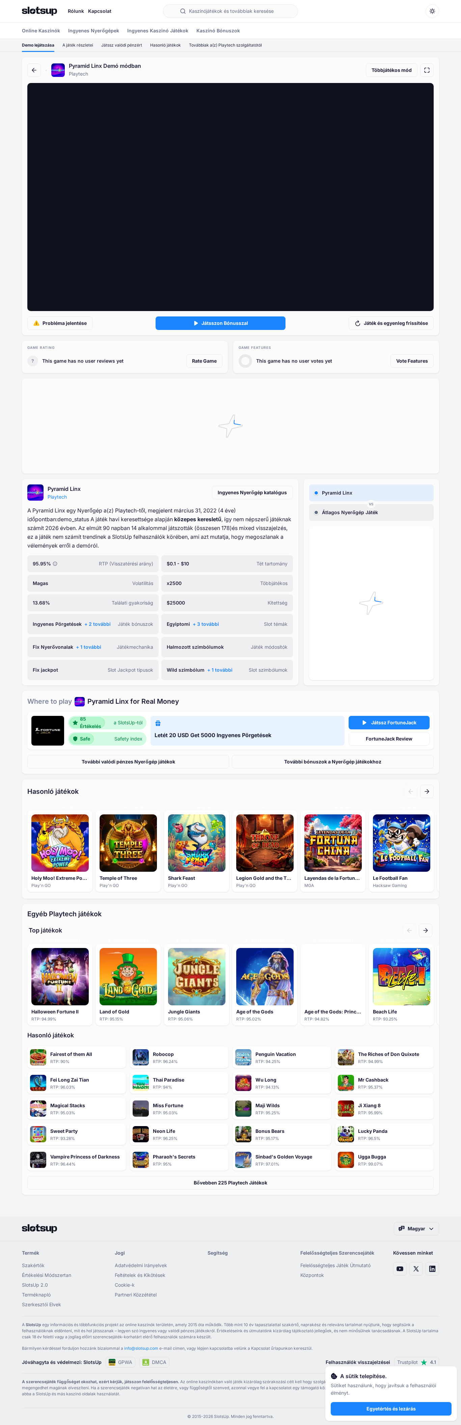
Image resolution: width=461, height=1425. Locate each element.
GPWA (125, 1362)
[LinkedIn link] (432, 1269)
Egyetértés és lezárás (391, 1409)
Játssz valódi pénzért (121, 45)
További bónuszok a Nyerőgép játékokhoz (332, 761)
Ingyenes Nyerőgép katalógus (252, 492)
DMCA (159, 1362)
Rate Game (204, 361)
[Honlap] (39, 11)
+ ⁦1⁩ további (88, 647)
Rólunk (76, 11)
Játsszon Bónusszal (224, 323)
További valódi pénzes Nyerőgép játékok (128, 761)
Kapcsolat (99, 11)
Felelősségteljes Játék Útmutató (335, 1265)
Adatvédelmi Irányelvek (141, 1265)
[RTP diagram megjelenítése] (55, 563)
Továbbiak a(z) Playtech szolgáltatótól (225, 45)
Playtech (57, 497)
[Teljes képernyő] (427, 70)
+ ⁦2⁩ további (97, 624)
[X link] (416, 1269)
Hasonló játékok (165, 45)
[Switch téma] (432, 11)
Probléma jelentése (65, 323)
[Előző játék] (410, 791)
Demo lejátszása (38, 45)
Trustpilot (416, 1362)
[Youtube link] (400, 1269)
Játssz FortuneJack (393, 722)
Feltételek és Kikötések (140, 1275)
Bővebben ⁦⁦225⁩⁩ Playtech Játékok (230, 1182)
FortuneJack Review (389, 739)
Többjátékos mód (392, 70)
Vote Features (412, 361)
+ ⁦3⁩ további (206, 624)
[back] (34, 70)
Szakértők (33, 1265)
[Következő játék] (427, 791)
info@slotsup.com (141, 1348)
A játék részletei (77, 45)
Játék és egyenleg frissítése (396, 323)
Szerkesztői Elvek (41, 1304)
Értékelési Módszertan (46, 1275)
